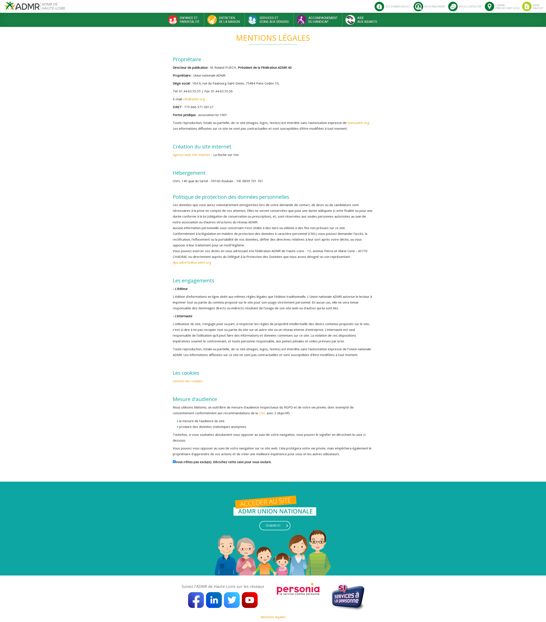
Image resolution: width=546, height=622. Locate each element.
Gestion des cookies (188, 381)
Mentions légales (273, 617)
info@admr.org (194, 99)
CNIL (262, 413)
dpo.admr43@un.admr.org (192, 262)
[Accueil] (21, 7)
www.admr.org (358, 123)
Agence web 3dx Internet (192, 155)
